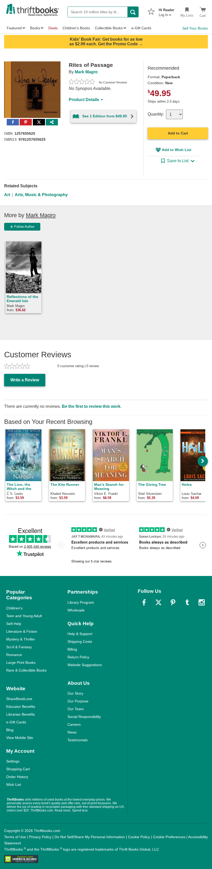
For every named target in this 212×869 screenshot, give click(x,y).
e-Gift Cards (16, 722)
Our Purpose (77, 701)
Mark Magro (86, 72)
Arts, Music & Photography (41, 195)
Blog (9, 730)
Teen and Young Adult (24, 616)
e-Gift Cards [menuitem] (141, 28)
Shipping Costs (79, 641)
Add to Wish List (176, 150)
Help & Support (79, 634)
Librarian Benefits (20, 714)
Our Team (75, 709)
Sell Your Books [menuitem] (195, 28)
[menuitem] (166, 11)
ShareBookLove (19, 699)
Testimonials (77, 740)
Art (7, 195)
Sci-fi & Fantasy (19, 647)
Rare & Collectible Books (26, 670)
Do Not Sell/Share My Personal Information (90, 837)
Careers (74, 724)
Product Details (84, 99)
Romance (14, 655)
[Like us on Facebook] (144, 602)
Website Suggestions (84, 665)
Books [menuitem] (35, 28)
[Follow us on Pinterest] (173, 602)
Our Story (75, 693)
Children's (14, 608)
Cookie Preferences (169, 837)
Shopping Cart (18, 769)
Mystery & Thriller (20, 639)
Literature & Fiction (21, 631)
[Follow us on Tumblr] (187, 602)
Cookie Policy (139, 837)
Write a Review (24, 380)
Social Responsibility (84, 717)
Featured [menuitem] (14, 28)
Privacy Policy (40, 837)
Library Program (80, 602)
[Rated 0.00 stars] (82, 82)
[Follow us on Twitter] (158, 602)
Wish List (13, 784)
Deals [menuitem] (53, 28)
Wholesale (76, 610)
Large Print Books (20, 662)
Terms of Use (15, 837)
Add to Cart (178, 133)
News (72, 732)
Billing (72, 649)
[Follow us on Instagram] (201, 602)
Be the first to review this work (91, 406)
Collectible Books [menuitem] (109, 28)
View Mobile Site (19, 738)
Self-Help (13, 624)
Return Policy (78, 657)
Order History (17, 777)
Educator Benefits (20, 706)
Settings (12, 761)
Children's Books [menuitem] (76, 28)
